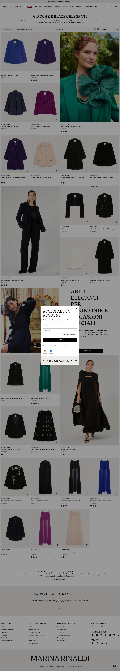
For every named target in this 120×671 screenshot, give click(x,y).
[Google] (45, 351)
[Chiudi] (76, 309)
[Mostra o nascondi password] (75, 331)
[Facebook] (51, 351)
